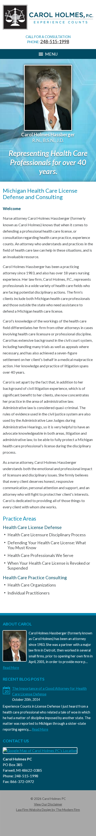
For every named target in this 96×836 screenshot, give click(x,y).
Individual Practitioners (28, 593)
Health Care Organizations (31, 585)
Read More (11, 668)
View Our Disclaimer (48, 804)
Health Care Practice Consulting (35, 577)
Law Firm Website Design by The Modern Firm (48, 810)
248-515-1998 (54, 41)
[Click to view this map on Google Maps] (40, 750)
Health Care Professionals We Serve (40, 555)
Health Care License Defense (32, 527)
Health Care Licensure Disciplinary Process (46, 534)
